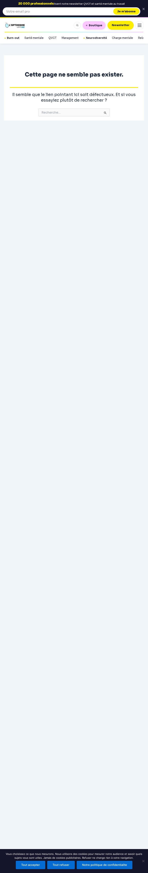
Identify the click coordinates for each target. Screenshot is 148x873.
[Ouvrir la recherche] (77, 25)
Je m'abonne (126, 11)
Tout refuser (61, 865)
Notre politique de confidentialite (104, 865)
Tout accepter (30, 865)
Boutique (95, 25)
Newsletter (121, 25)
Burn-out (13, 38)
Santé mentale (34, 38)
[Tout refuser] (143, 861)
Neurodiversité (96, 38)
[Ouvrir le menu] (139, 25)
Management (70, 38)
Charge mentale (122, 38)
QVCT (52, 38)
